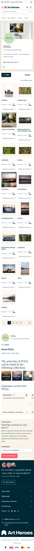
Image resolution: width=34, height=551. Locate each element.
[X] (18, 511)
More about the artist (10, 62)
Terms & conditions (6, 540)
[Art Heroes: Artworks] (31, 491)
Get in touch (10, 482)
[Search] (30, 11)
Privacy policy (17, 543)
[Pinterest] (12, 511)
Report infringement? (27, 540)
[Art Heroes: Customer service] (31, 501)
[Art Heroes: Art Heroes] (31, 506)
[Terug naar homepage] (11, 7)
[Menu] (2, 7)
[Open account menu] (27, 7)
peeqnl (3, 67)
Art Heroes (6, 506)
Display (27, 75)
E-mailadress (5, 446)
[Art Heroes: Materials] (31, 496)
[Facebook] (15, 511)
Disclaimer (16, 540)
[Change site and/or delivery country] (31, 2)
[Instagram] (9, 511)
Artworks (5, 491)
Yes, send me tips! (9, 456)
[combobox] (15, 11)
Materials (5, 496)
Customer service (9, 501)
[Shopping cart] (31, 7)
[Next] (29, 322)
